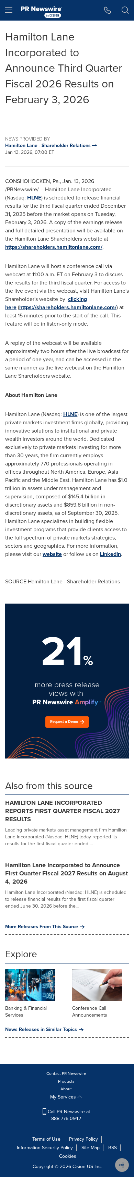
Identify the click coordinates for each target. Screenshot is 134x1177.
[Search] (125, 10)
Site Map (90, 1147)
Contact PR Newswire (66, 1073)
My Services (63, 1097)
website (52, 554)
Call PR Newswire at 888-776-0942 (68, 1115)
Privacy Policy (83, 1139)
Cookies (67, 1156)
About (66, 1089)
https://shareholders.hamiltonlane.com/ (53, 247)
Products (66, 1081)
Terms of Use (46, 1139)
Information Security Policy (45, 1147)
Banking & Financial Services (26, 1012)
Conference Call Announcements (89, 1012)
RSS (112, 1147)
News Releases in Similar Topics (41, 1029)
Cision (79, 1166)
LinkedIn (110, 554)
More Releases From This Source (41, 926)
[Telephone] (107, 10)
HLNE (34, 198)
